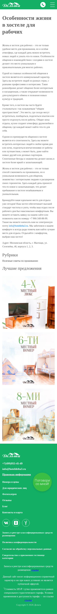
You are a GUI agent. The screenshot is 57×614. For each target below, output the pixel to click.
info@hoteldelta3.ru (18, 225)
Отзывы (7, 500)
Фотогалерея (9, 494)
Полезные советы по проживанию (20, 261)
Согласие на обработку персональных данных (27, 549)
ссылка (35, 570)
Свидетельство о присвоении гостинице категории (23, 556)
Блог (5, 506)
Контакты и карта (12, 512)
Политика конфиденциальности (19, 542)
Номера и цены (10, 482)
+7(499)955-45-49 (12, 463)
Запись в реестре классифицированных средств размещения (27, 534)
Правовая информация (16, 474)
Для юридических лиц (14, 488)
